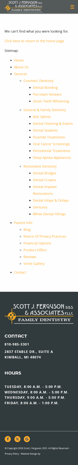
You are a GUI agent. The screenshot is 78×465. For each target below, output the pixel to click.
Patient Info (23, 222)
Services (20, 74)
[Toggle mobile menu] (72, 6)
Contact (20, 272)
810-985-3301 (17, 344)
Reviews (29, 256)
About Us (21, 67)
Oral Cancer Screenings (51, 144)
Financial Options (37, 243)
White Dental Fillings (49, 214)
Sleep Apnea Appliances (52, 157)
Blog (27, 229)
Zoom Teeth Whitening (51, 101)
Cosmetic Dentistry (38, 80)
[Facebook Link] (8, 439)
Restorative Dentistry (40, 166)
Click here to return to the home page (34, 41)
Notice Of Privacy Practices (44, 236)
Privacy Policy (12, 453)
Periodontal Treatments (51, 150)
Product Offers (35, 250)
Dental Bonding (45, 87)
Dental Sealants (45, 130)
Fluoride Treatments (49, 137)
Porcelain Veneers (47, 94)
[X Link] (17, 439)
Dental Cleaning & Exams (53, 123)
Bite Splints (42, 116)
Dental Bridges (44, 173)
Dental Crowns (44, 180)
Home (19, 60)
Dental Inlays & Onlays (51, 200)
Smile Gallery (33, 263)
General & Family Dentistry (44, 110)
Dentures (40, 207)
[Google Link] (27, 439)
